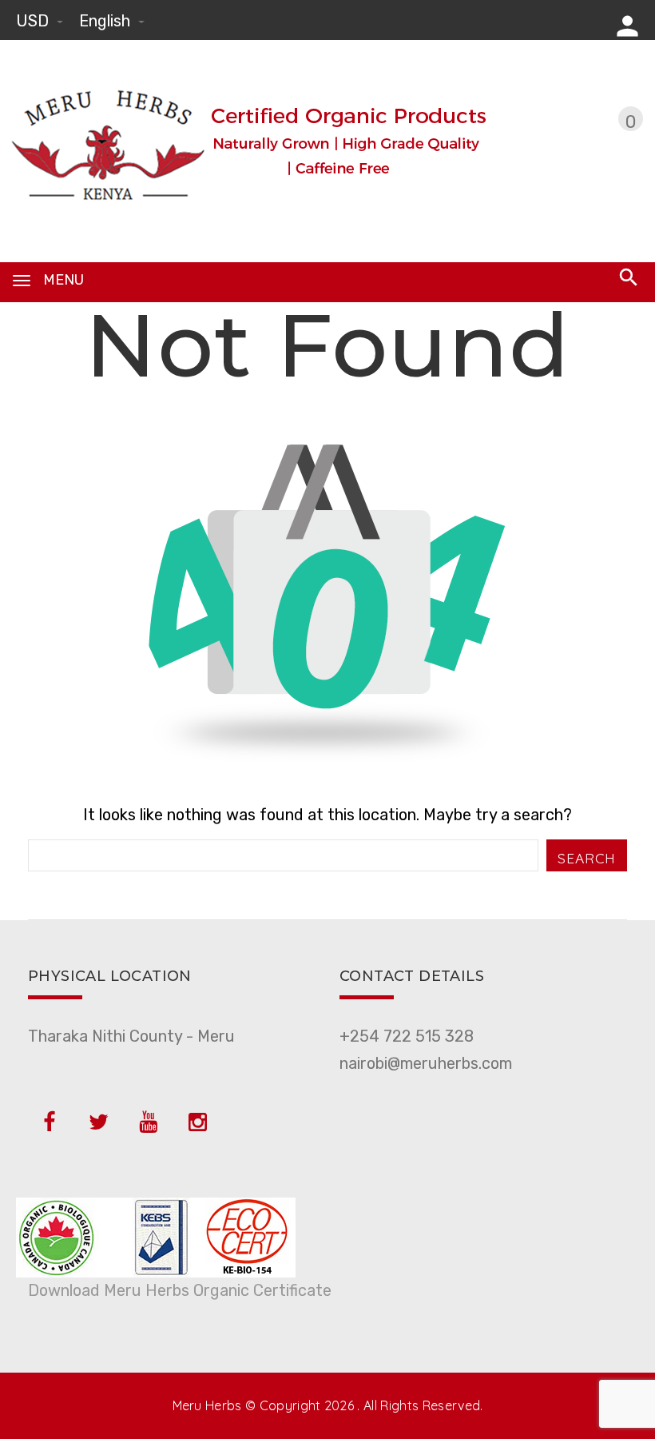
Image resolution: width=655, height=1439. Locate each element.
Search (587, 858)
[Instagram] (197, 1122)
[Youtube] (148, 1122)
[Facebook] (48, 1122)
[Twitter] (98, 1122)
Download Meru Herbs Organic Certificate (179, 1290)
